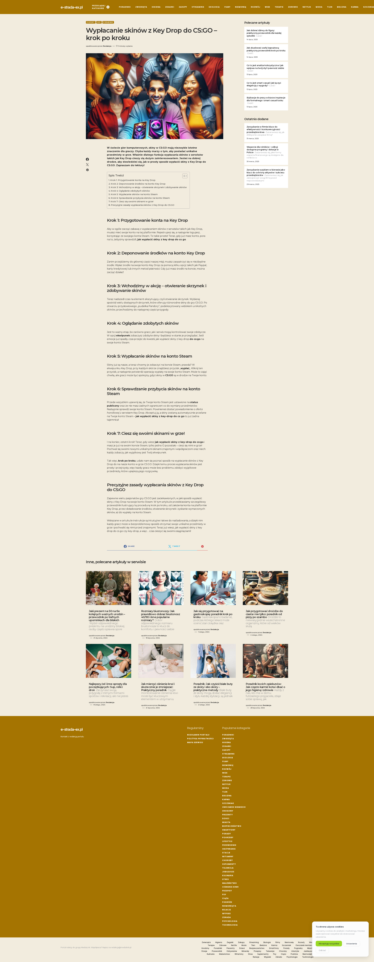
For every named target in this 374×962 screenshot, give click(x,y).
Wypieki (226, 913)
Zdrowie (227, 780)
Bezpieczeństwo (231, 826)
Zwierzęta (228, 738)
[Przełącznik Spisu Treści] (183, 175)
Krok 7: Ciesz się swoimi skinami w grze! (132, 201)
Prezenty (227, 814)
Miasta (226, 822)
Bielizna (227, 795)
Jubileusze (228, 871)
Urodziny (227, 811)
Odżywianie (229, 849)
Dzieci (225, 818)
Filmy (225, 761)
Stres (225, 879)
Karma (226, 799)
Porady (226, 833)
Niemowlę (227, 765)
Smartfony (228, 830)
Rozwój (226, 769)
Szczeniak (228, 803)
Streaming (228, 754)
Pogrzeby (227, 837)
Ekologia (227, 757)
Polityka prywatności (200, 738)
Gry (99, 22)
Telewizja (228, 868)
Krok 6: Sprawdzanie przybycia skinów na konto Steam (140, 198)
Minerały (245, 951)
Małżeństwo (229, 883)
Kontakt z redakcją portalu (72, 736)
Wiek (225, 773)
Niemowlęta (229, 906)
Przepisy (227, 890)
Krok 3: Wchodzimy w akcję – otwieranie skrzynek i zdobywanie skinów (149, 187)
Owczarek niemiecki (234, 807)
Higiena (226, 742)
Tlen (224, 792)
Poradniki (108, 22)
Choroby (227, 860)
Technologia (230, 925)
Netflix (226, 784)
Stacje (226, 852)
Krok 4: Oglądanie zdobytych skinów (130, 191)
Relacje (226, 909)
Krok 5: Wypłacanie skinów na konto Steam (134, 194)
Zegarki (226, 746)
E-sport (91, 22)
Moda (225, 788)
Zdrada (226, 917)
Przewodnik (229, 845)
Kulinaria (227, 875)
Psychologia (229, 921)
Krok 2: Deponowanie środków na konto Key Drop (138, 184)
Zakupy (226, 750)
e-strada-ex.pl (72, 7)
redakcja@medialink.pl (121, 947)
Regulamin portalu (198, 735)
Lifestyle (227, 841)
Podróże (227, 902)
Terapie (226, 776)
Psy (224, 894)
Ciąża (225, 898)
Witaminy (227, 856)
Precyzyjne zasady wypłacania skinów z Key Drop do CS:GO (142, 205)
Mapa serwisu (195, 742)
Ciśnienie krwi (230, 887)
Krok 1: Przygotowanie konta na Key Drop (132, 180)
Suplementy (229, 864)
